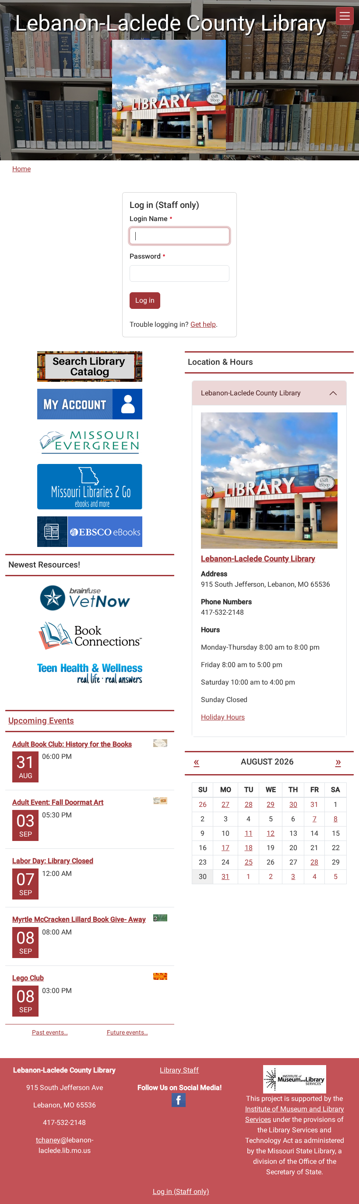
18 (249, 848)
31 (225, 876)
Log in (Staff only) (181, 1191)
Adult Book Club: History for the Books (72, 744)
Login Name (149, 219)
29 (271, 804)
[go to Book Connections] (89, 635)
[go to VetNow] (89, 598)
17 (225, 848)
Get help (203, 324)
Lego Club (28, 978)
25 (249, 862)
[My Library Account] (89, 403)
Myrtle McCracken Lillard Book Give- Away (79, 919)
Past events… (50, 1032)
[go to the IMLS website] (294, 1079)
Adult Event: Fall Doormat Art (57, 802)
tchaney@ (51, 1140)
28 (249, 804)
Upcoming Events (41, 721)
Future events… (127, 1032)
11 (249, 833)
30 (293, 804)
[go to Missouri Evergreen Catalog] (89, 441)
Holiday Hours (223, 717)
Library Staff (179, 1070)
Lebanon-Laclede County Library (251, 393)
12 (271, 833)
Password (146, 256)
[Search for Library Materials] (89, 366)
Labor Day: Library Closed (52, 861)
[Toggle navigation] (345, 16)
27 (225, 804)
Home (21, 169)
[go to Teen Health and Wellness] (89, 673)
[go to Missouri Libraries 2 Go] (89, 486)
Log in (145, 300)
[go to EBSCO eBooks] (89, 531)
